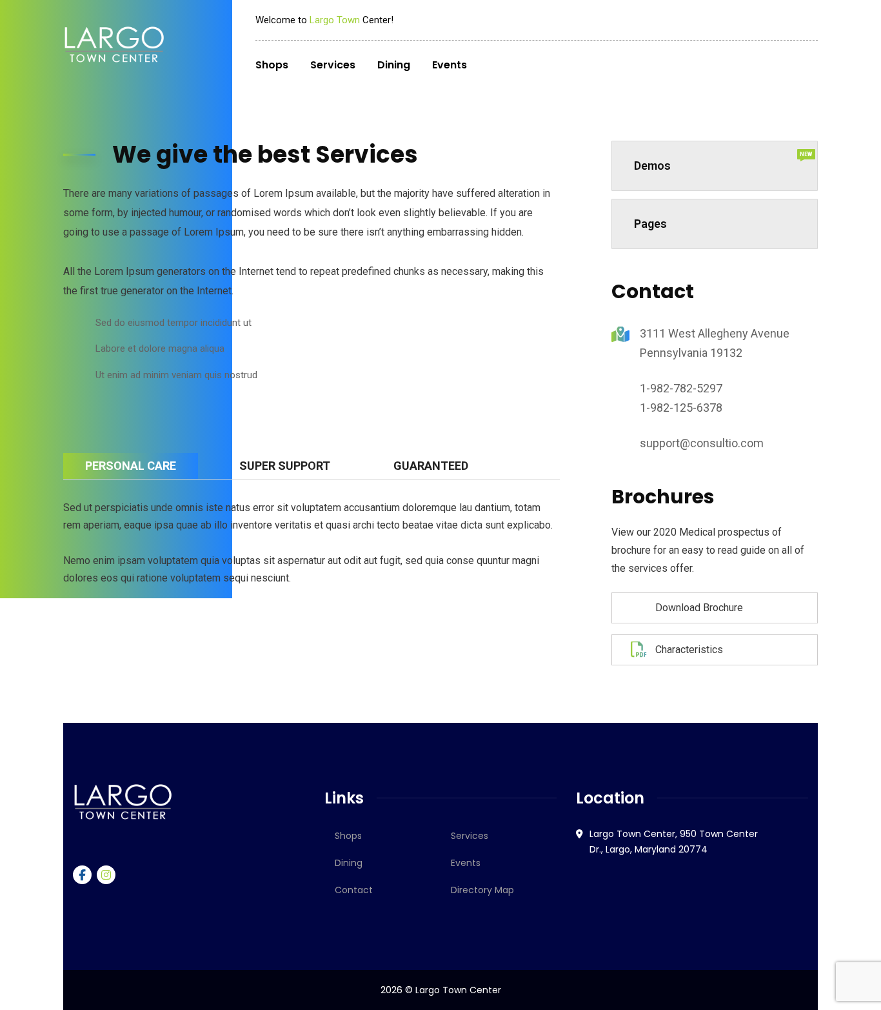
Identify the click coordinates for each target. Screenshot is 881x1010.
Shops (348, 835)
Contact (354, 890)
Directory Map (482, 890)
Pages (650, 223)
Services (469, 835)
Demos (723, 161)
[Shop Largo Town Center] (114, 44)
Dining (348, 862)
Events (465, 862)
